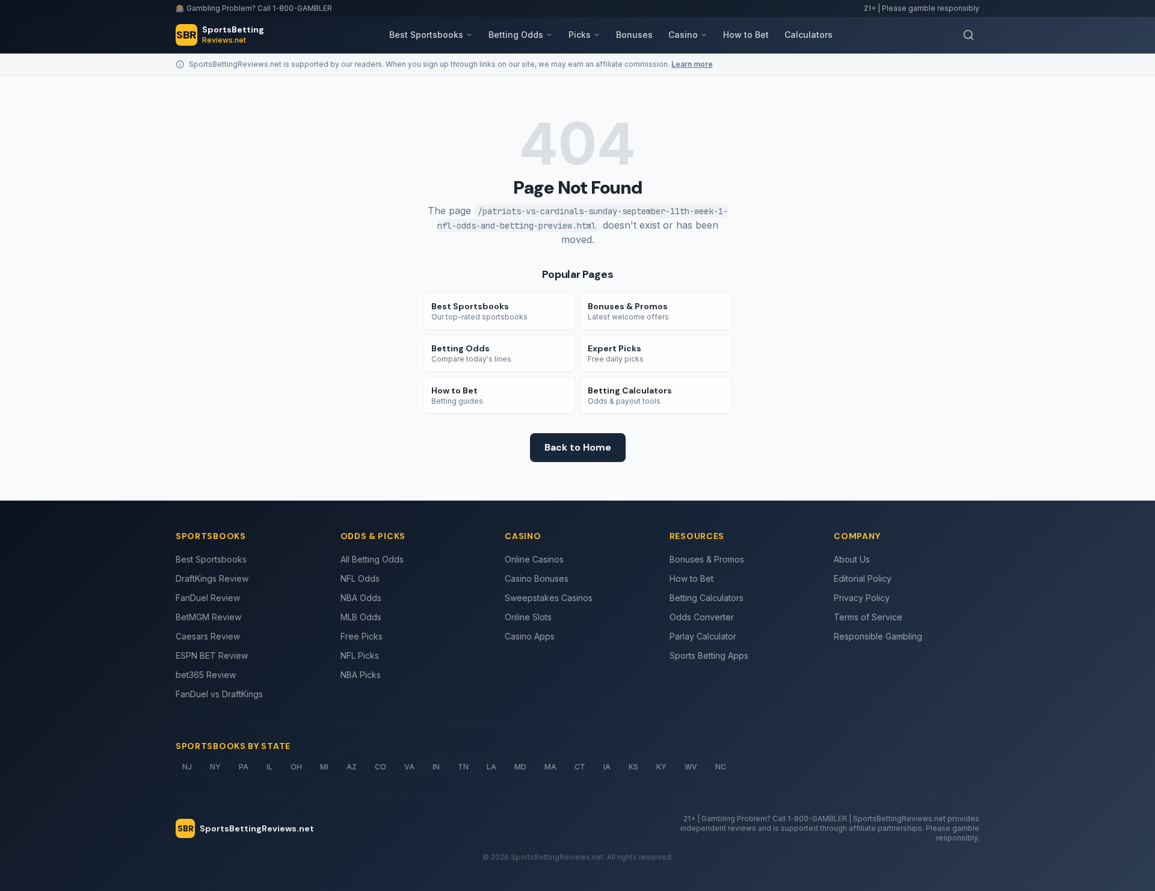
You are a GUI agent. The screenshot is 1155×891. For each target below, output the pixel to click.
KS (633, 766)
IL (269, 766)
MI (324, 766)
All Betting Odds (372, 559)
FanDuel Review (208, 598)
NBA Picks (360, 675)
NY (215, 766)
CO (380, 766)
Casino (683, 34)
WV (691, 766)
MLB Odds (360, 617)
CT (579, 766)
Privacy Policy (862, 598)
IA (607, 766)
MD (520, 766)
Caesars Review (208, 636)
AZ (351, 766)
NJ (187, 766)
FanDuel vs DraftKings (219, 694)
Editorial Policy (863, 578)
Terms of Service (868, 617)
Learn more (692, 64)
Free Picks (361, 636)
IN (436, 766)
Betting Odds (515, 34)
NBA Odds (360, 598)
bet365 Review (206, 675)
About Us (852, 559)
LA (491, 766)
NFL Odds (360, 578)
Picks (579, 34)
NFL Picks (359, 655)
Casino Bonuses (536, 578)
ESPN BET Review (212, 655)
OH (296, 766)
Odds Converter (702, 617)
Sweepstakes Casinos (549, 598)
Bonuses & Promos (707, 559)
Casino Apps (530, 636)
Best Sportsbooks (426, 34)
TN (463, 766)
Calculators (808, 34)
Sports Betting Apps (709, 655)
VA (409, 766)
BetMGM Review (208, 617)
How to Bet (746, 34)
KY (661, 766)
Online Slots (528, 617)
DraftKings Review (212, 578)
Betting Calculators (707, 598)
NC (720, 766)
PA (243, 766)
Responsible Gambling (878, 636)
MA (550, 766)
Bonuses (634, 34)
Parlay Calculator (703, 636)
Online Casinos (534, 559)
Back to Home (577, 447)
